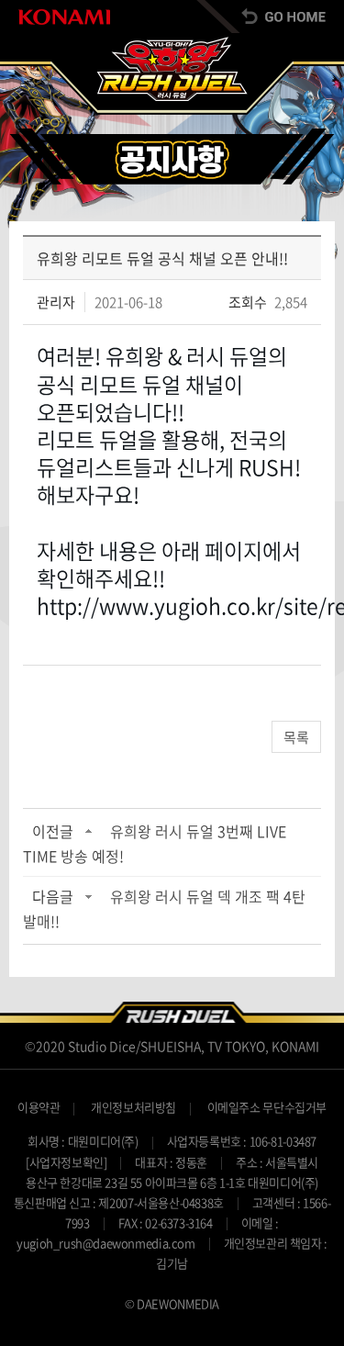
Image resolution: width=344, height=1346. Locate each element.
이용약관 (38, 1107)
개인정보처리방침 (133, 1107)
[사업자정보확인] (66, 1162)
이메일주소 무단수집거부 (267, 1107)
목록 (296, 737)
